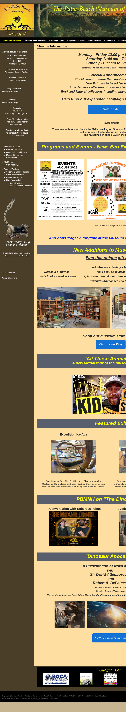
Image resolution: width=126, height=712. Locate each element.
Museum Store (94, 40)
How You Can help (14, 180)
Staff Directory (10, 162)
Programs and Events (76, 40)
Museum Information (12, 40)
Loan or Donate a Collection (20, 186)
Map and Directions (14, 155)
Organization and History (16, 152)
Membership (109, 40)
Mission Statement (14, 149)
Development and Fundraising (16, 172)
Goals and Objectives (15, 175)
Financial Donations (17, 183)
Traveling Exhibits (56, 40)
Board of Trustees (11, 169)
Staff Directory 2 (13, 165)
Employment (11, 158)
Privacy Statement (9, 278)
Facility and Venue (14, 177)
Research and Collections (35, 40)
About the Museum (12, 147)
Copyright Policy (8, 272)
